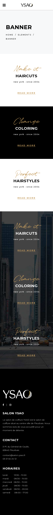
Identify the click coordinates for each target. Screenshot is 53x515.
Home (9, 35)
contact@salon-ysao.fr (14, 455)
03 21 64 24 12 (9, 458)
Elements (24, 35)
